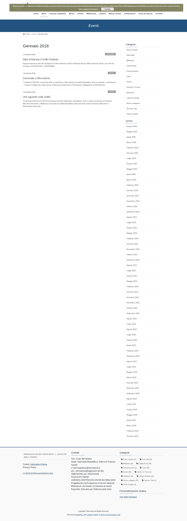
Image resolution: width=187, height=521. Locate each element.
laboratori (130, 93)
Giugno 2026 (132, 126)
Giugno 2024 (132, 228)
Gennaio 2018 (132, 436)
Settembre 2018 (133, 393)
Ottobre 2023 (132, 255)
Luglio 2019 (131, 367)
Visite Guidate (132, 114)
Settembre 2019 (133, 356)
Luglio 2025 (131, 158)
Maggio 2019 (132, 372)
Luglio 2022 (131, 324)
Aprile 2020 (131, 345)
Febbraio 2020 (132, 351)
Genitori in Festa (133, 87)
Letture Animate (133, 98)
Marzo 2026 (131, 142)
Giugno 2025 (132, 164)
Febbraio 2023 (132, 287)
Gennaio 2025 (132, 190)
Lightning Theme (92, 515)
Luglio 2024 (131, 222)
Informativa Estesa (38, 464)
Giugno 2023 (132, 276)
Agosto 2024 (132, 217)
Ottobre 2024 (132, 206)
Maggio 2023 (132, 281)
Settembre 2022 (133, 313)
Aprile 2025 (131, 174)
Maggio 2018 (132, 415)
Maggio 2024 (132, 233)
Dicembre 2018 (133, 388)
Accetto (107, 9)
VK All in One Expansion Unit (110, 515)
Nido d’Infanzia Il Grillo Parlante (40, 59)
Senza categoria (133, 103)
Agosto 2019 (132, 361)
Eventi (111, 73)
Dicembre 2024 (133, 196)
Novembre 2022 (133, 303)
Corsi (129, 76)
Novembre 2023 (133, 249)
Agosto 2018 (132, 399)
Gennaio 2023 (132, 292)
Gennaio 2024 (132, 244)
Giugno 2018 (132, 410)
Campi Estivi (131, 66)
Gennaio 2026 (132, 153)
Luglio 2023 (131, 271)
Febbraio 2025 (132, 185)
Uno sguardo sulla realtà (36, 96)
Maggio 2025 (132, 169)
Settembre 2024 (133, 212)
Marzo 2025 (131, 180)
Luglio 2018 (131, 404)
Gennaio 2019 (132, 383)
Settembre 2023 (133, 260)
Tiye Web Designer (128, 497)
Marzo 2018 (131, 426)
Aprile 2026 (131, 137)
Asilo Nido (110, 54)
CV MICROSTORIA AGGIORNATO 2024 (38, 473)
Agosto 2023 (132, 265)
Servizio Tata (132, 109)
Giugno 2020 (132, 340)
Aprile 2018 (131, 420)
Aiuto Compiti (132, 50)
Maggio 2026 (132, 132)
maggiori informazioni (90, 9)
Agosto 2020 (132, 329)
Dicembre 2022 (133, 297)
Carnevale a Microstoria (36, 78)
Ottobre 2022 (132, 308)
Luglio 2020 (131, 335)
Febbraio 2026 (132, 148)
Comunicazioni (132, 71)
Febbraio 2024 (132, 239)
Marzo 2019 (131, 377)
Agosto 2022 (132, 319)
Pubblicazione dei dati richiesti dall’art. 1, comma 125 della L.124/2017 (45, 455)
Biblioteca (130, 60)
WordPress (79, 515)
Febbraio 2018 (132, 431)
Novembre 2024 (133, 201)
